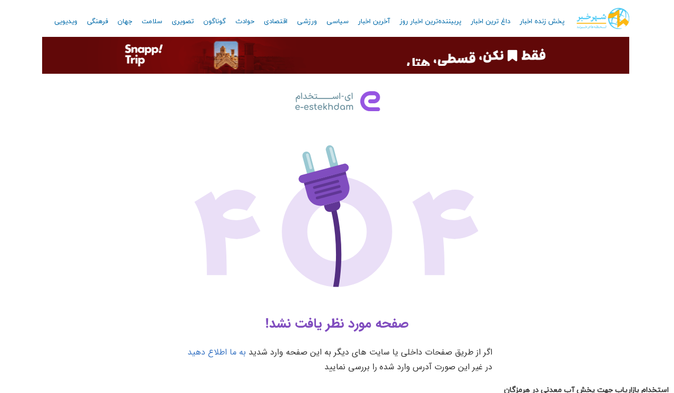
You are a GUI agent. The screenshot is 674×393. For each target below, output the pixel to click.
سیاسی (337, 21)
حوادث (244, 21)
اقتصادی (276, 21)
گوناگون (214, 21)
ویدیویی (65, 21)
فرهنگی (97, 21)
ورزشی (307, 21)
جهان (124, 21)
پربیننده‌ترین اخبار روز (430, 21)
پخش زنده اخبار (542, 21)
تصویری (183, 21)
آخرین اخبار (374, 21)
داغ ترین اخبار (490, 21)
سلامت (152, 21)
